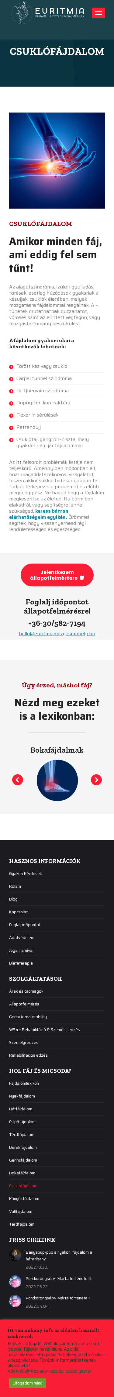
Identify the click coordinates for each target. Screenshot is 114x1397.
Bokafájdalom (22, 1173)
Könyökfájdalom (24, 1198)
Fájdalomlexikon (24, 1083)
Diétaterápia (21, 963)
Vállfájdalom (20, 1211)
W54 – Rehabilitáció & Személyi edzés (44, 1029)
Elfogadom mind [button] (28, 1383)
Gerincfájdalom (23, 1160)
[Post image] (15, 1255)
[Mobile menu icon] (98, 13)
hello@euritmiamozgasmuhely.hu (57, 633)
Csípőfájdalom (22, 1122)
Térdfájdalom (21, 1134)
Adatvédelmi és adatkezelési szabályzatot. (50, 1371)
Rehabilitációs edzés (28, 1055)
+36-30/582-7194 (57, 623)
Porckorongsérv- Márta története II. (58, 1298)
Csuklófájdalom (23, 1186)
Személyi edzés (23, 1042)
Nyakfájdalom (22, 1096)
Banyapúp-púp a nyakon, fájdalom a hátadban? (59, 1255)
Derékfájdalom (23, 1147)
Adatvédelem (21, 937)
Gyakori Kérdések (25, 873)
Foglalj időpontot (24, 925)
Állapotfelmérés (24, 1004)
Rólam (15, 886)
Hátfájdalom (20, 1109)
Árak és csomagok (26, 991)
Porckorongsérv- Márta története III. (59, 1278)
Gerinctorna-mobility (28, 1017)
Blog (13, 899)
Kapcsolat (18, 912)
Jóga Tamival (21, 950)
